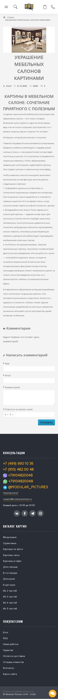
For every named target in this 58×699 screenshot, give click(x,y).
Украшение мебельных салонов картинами (27, 20)
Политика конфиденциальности (18, 691)
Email (8, 375)
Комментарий (12, 387)
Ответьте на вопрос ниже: (19, 409)
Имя (7, 363)
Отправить (46, 422)
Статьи (10, 17)
